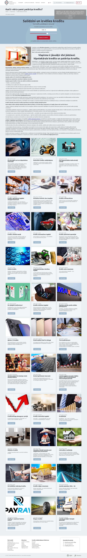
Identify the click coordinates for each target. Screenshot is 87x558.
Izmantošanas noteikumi (36, 545)
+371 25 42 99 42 (58, 2)
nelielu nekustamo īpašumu (34, 118)
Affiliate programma (35, 547)
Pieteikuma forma (24, 546)
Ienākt (79, 2)
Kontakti (43, 2)
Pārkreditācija (10, 546)
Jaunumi (23, 544)
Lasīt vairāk (11, 171)
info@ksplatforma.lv (70, 2)
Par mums (38, 2)
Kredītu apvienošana (11, 544)
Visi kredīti (20, 2)
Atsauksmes (23, 545)
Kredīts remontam (10, 545)
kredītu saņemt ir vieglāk (30, 73)
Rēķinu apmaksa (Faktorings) (12, 547)
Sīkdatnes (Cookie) (35, 544)
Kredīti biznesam (10, 550)
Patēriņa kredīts (10, 541)
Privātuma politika (35, 546)
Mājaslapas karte (24, 547)
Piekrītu (70, 15)
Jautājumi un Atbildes (29, 2)
